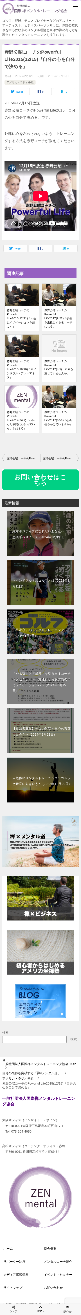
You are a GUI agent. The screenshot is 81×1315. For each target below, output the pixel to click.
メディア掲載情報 (16, 1274)
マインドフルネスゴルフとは (40, 583)
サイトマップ (12, 1287)
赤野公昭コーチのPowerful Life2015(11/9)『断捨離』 (23, 458)
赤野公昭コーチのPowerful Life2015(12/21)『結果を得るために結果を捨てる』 (61, 458)
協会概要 (50, 1248)
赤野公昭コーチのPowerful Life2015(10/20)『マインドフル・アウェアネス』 (21, 369)
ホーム (8, 1248)
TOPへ (40, 1311)
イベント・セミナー (58, 1274)
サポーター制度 (14, 1261)
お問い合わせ (53, 1287)
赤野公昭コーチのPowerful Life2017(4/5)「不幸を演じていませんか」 (58, 367)
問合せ (67, 1311)
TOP (39, 1064)
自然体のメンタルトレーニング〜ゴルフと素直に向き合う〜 (41, 780)
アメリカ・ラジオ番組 (20, 82)
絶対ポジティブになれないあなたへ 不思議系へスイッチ (41, 534)
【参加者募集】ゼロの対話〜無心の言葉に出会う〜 (41, 731)
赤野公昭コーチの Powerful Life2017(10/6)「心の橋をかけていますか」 (58, 418)
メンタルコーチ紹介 (58, 1261)
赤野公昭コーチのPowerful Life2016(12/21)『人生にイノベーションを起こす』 (21, 318)
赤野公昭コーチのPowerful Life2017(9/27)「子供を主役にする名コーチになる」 (58, 318)
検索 (5, 1032)
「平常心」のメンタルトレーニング (38, 632)
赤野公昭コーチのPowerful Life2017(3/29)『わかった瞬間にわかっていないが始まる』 (21, 420)
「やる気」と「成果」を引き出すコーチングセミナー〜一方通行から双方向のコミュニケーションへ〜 (41, 682)
